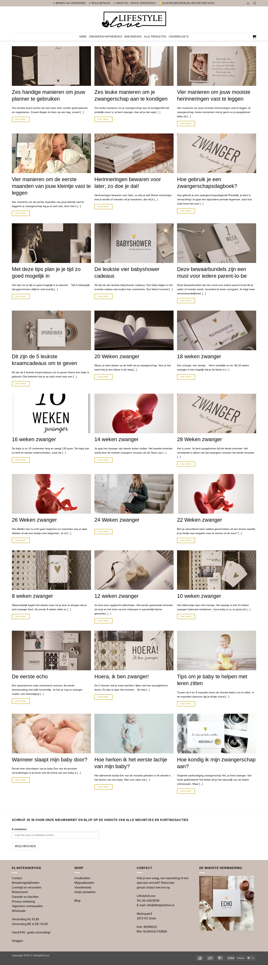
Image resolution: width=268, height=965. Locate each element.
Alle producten (155, 36)
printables (85, 892)
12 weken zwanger (116, 596)
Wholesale (19, 910)
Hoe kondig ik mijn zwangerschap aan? (216, 763)
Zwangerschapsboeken (105, 36)
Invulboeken (82, 878)
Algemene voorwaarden (27, 906)
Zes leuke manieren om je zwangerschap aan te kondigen (131, 95)
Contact (17, 878)
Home (83, 36)
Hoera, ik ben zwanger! (121, 676)
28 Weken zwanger (199, 439)
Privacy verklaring (23, 901)
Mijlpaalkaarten (84, 882)
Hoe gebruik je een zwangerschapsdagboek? (207, 182)
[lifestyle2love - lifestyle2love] (134, 20)
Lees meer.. (21, 119)
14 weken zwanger (116, 439)
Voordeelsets (179, 36)
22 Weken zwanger (199, 520)
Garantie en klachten (25, 896)
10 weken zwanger (199, 596)
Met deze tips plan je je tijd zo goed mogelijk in (46, 272)
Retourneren (20, 892)
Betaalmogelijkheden (25, 882)
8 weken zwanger (32, 596)
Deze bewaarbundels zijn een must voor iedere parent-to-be (212, 272)
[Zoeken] (254, 3)
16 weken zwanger (34, 439)
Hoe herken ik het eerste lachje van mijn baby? (130, 763)
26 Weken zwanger (34, 520)
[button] (248, 3)
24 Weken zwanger (116, 520)
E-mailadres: (19, 829)
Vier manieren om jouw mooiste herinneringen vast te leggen (213, 95)
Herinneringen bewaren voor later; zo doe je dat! (127, 182)
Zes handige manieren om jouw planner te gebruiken (48, 95)
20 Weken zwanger (116, 356)
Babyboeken (133, 36)
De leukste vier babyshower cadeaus (127, 272)
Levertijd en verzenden (26, 887)
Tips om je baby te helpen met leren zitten (212, 680)
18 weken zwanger (199, 356)
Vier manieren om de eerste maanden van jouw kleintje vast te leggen (51, 186)
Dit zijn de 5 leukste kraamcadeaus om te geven (44, 359)
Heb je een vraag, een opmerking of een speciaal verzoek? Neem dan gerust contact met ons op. (163, 883)
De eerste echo (30, 676)
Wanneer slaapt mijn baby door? (49, 760)
